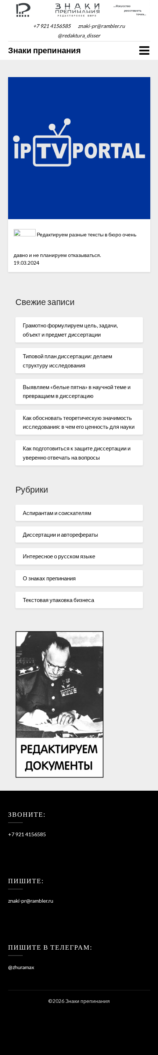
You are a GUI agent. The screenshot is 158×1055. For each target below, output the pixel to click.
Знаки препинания (44, 50)
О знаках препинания (49, 578)
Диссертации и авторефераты (60, 534)
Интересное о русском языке (59, 556)
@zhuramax (21, 967)
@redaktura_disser (79, 35)
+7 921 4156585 (52, 26)
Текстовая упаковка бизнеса (58, 600)
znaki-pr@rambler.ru (101, 26)
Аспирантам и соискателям (57, 513)
